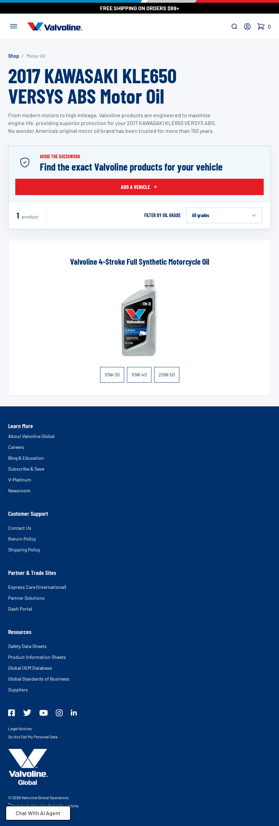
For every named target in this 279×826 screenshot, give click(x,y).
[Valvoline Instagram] (59, 712)
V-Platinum (19, 479)
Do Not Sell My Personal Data (33, 736)
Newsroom (19, 490)
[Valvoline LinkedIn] (74, 712)
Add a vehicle (135, 186)
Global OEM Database (30, 668)
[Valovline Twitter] (27, 712)
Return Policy (22, 539)
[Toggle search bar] (234, 26)
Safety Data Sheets (27, 646)
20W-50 (167, 374)
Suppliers (18, 689)
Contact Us (19, 528)
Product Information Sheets (37, 657)
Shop (13, 56)
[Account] (247, 26)
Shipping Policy (24, 549)
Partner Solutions (26, 598)
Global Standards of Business (38, 679)
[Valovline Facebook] (11, 712)
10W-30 (112, 374)
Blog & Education (26, 458)
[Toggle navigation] (13, 25)
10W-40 (139, 374)
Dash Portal (20, 609)
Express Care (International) (37, 587)
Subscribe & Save (26, 469)
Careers (16, 447)
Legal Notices (20, 728)
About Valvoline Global (31, 436)
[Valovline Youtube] (43, 712)
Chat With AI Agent (38, 813)
